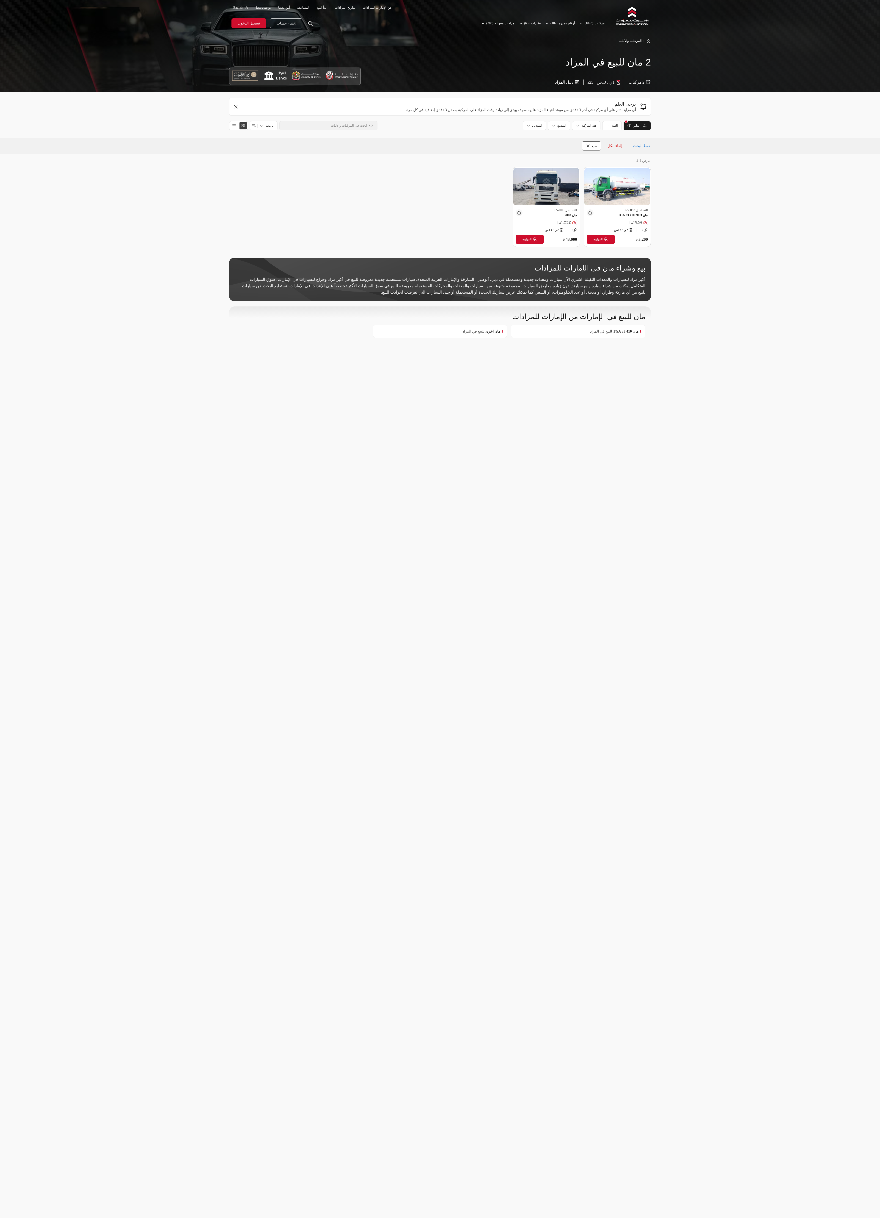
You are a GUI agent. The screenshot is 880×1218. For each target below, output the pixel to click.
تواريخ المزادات (345, 7)
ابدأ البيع (322, 7)
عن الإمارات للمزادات (377, 7)
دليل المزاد (564, 82)
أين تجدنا (284, 7)
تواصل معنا (263, 7)
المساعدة (303, 7)
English (238, 7)
